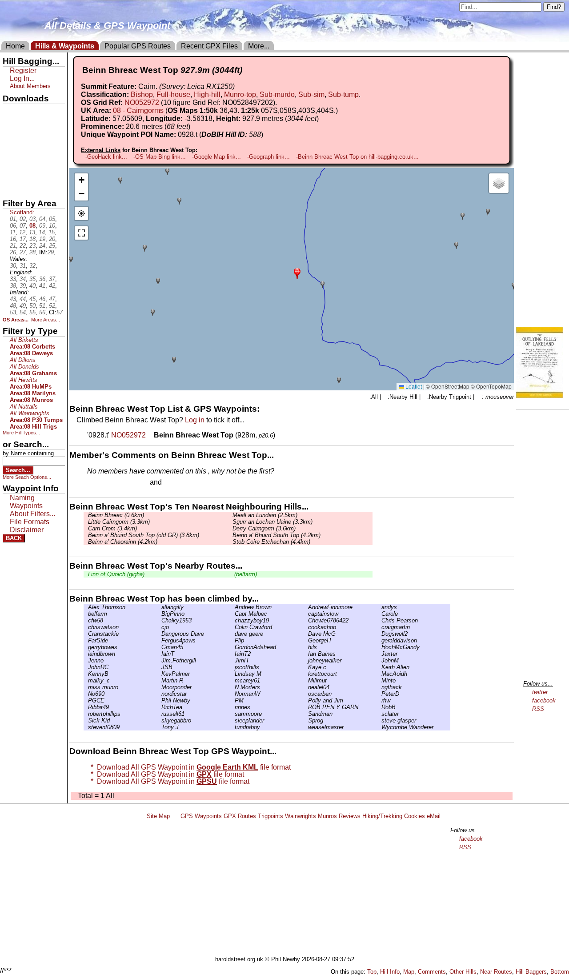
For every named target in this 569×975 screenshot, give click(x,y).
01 (13, 219)
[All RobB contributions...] (379, 707)
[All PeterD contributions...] (379, 693)
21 (13, 245)
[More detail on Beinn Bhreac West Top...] (151, 435)
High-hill (207, 94)
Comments (432, 971)
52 (52, 305)
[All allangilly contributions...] (159, 607)
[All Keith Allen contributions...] (379, 667)
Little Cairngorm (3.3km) (119, 521)
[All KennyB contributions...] (86, 673)
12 (22, 232)
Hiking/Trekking (382, 816)
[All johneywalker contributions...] (306, 660)
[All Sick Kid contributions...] (86, 720)
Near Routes (496, 971)
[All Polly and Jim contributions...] (306, 700)
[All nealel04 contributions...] (306, 687)
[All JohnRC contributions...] (86, 667)
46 (42, 299)
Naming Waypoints (26, 502)
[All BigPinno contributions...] (159, 613)
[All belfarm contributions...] (86, 613)
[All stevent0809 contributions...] (86, 727)
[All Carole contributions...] (379, 613)
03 (32, 219)
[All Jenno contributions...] (86, 660)
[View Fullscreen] (81, 233)
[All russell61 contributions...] (159, 713)
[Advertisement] (288, 889)
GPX (10, 111)
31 (23, 265)
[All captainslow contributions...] (306, 613)
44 (23, 299)
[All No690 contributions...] (86, 693)
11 (13, 232)
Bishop (142, 94)
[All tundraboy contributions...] (232, 727)
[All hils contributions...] (306, 647)
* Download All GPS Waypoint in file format (189, 767)
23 (32, 245)
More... (258, 46)
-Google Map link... (216, 156)
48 (13, 305)
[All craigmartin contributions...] (379, 627)
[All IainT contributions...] (159, 653)
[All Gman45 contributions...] (159, 647)
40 (32, 285)
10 (52, 225)
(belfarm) (244, 574)
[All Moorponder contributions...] (159, 687)
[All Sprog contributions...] (306, 720)
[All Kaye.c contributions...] (306, 667)
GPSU (12, 141)
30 (13, 265)
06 (13, 225)
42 (52, 285)
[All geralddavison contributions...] (379, 640)
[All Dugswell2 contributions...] (379, 633)
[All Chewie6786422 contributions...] (306, 620)
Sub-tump (343, 94)
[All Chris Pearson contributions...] (379, 620)
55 (32, 312)
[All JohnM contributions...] (379, 660)
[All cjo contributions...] (159, 627)
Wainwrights (300, 816)
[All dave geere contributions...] (232, 633)
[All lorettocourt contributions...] (306, 673)
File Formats (29, 522)
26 (13, 252)
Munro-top (240, 94)
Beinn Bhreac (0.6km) (116, 515)
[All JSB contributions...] (159, 667)
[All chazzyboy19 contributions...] (232, 620)
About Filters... (32, 514)
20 (52, 239)
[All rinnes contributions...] (232, 707)
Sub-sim (311, 94)
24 (42, 245)
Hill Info (390, 971)
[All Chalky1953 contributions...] (159, 620)
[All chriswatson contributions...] (86, 627)
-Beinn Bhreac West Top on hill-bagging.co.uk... (357, 156)
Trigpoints (270, 816)
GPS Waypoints (201, 816)
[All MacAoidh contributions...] (379, 673)
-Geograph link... (268, 156)
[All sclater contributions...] (379, 713)
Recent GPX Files (209, 46)
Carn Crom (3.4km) (112, 528)
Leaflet (413, 386)
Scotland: (22, 212)
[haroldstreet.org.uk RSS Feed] (175, 816)
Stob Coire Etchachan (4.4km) (271, 541)
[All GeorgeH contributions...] (306, 640)
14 (42, 232)
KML (10, 156)
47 (52, 299)
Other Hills (463, 971)
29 (51, 252)
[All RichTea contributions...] (159, 707)
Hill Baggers (531, 971)
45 (32, 299)
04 (42, 219)
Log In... (182, 482)
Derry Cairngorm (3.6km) (264, 528)
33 (13, 279)
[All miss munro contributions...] (86, 687)
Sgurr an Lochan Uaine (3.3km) (272, 521)
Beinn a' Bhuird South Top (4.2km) (276, 535)
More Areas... (45, 319)
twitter (540, 692)
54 (23, 312)
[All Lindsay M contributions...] (232, 673)
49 (23, 305)
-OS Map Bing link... (159, 156)
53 (13, 312)
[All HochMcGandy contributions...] (379, 647)
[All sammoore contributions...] (232, 713)
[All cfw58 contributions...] (86, 620)
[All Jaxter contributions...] (379, 653)
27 (23, 252)
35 (32, 279)
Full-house (173, 94)
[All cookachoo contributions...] (306, 627)
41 (42, 285)
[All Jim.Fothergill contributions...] (159, 660)
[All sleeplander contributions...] (232, 720)
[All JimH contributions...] (232, 660)
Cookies (414, 816)
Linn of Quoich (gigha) (116, 574)
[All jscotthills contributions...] (232, 667)
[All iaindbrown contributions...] (86, 653)
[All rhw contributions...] (379, 700)
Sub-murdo (277, 94)
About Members (30, 86)
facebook (544, 700)
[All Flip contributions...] (232, 640)
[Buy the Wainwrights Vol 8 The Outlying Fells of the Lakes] (539, 395)
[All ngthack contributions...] (379, 687)
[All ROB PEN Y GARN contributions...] (306, 707)
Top (372, 971)
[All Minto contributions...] (379, 680)
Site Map (158, 816)
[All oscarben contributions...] (306, 693)
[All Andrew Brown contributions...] (232, 607)
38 (13, 285)
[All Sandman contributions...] (306, 713)
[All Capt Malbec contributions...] (232, 613)
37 (52, 279)
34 (23, 279)
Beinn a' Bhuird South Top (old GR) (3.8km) (143, 535)
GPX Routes (240, 816)
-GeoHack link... (106, 156)
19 (42, 239)
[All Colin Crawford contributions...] (232, 627)
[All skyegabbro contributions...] (159, 720)
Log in (194, 420)
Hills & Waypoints (64, 46)
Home (15, 46)
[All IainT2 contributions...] (232, 653)
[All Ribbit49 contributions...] (86, 707)
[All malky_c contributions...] (86, 680)
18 (32, 239)
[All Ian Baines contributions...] (306, 653)
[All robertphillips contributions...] (86, 713)
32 (32, 265)
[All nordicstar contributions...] (159, 693)
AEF (10, 172)
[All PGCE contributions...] (86, 700)
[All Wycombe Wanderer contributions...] (379, 727)
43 (13, 299)
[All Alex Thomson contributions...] (86, 607)
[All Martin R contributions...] (159, 680)
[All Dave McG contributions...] (306, 633)
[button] (297, 272)
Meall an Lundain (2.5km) (264, 515)
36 (42, 279)
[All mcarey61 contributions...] (232, 680)
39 (23, 285)
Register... (108, 482)
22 (23, 245)
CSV (10, 187)
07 (23, 225)
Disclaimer (27, 530)
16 (13, 239)
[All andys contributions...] (379, 607)
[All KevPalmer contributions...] (159, 673)
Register (23, 70)
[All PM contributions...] (232, 700)
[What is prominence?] (194, 126)
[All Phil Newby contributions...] (159, 700)
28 (32, 252)
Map (408, 971)
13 (32, 232)
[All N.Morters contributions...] (232, 687)
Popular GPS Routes (137, 46)
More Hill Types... (21, 432)
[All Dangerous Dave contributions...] (159, 633)
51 (42, 305)
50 (32, 305)
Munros (327, 816)
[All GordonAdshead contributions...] (232, 647)
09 (42, 225)
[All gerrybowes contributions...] (86, 647)
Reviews (350, 816)
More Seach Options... (27, 477)
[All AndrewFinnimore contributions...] (306, 607)
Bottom (559, 971)
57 (59, 312)
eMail (434, 816)
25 (52, 245)
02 (23, 219)
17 (23, 239)
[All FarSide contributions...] (86, 640)
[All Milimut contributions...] (306, 680)
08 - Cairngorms (138, 110)
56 (42, 312)
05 (52, 219)
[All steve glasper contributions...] (379, 720)
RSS (538, 709)
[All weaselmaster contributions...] (306, 727)
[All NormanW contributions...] (232, 693)
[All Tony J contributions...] (159, 727)
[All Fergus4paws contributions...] (159, 640)
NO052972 (141, 102)
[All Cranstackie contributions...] (86, 633)
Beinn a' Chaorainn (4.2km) (122, 541)
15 (51, 232)
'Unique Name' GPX (31, 126)
